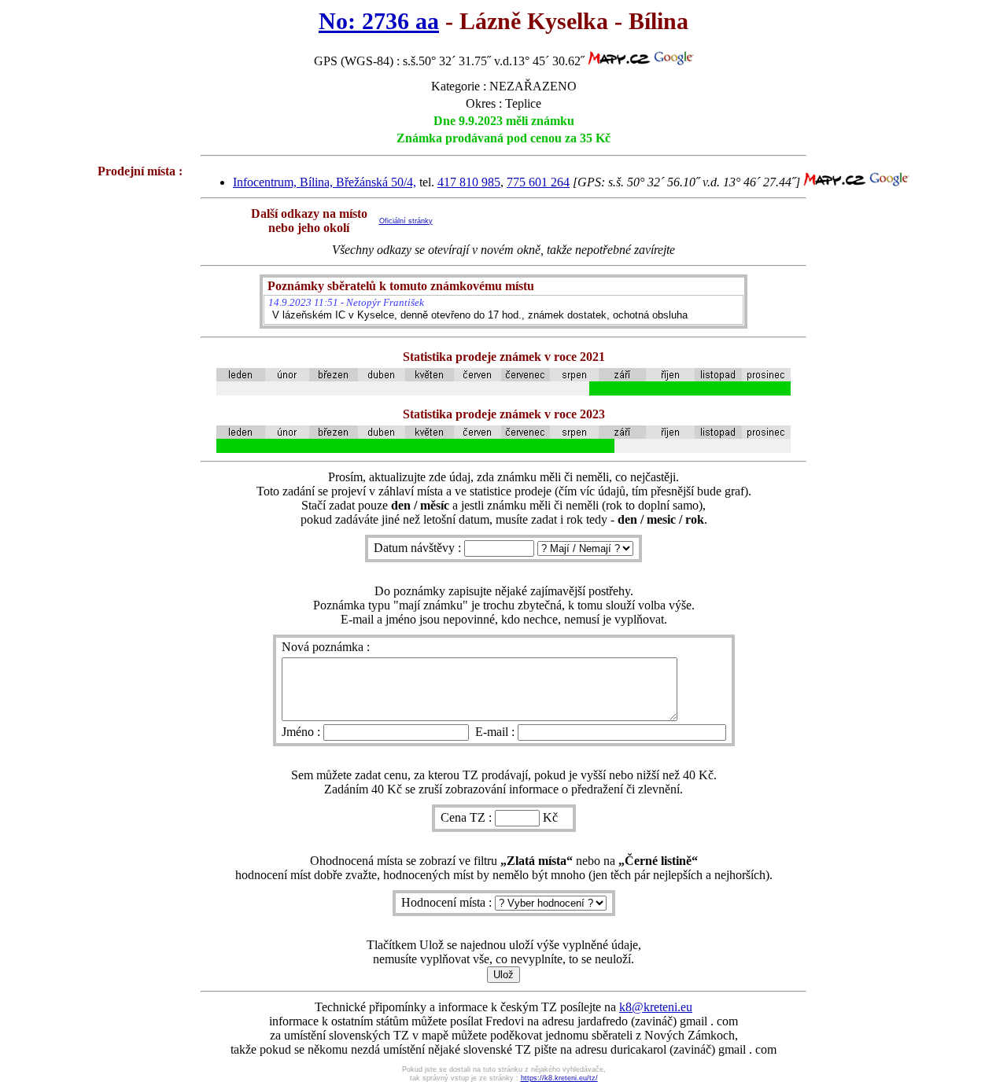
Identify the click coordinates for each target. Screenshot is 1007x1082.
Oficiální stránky (406, 221)
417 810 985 (468, 182)
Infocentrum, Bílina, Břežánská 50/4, (324, 182)
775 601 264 (538, 182)
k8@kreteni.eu (655, 1007)
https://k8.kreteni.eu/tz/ (559, 1078)
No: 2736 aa (379, 21)
